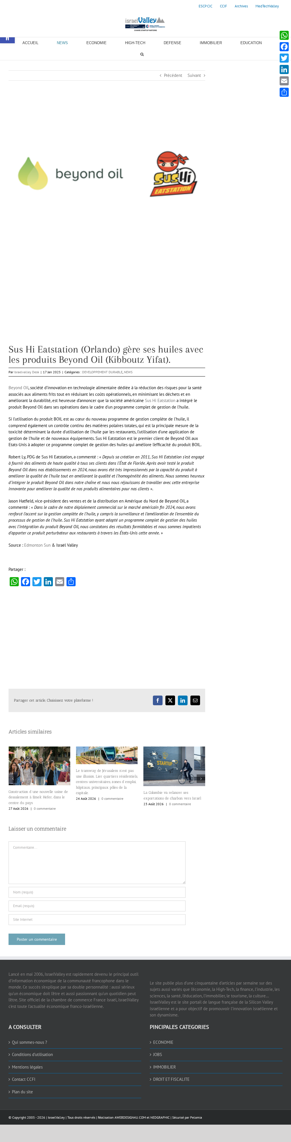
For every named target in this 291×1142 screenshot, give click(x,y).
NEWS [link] (128, 372)
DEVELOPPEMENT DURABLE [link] (102, 372)
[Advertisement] (107, 304)
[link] (205, 6)
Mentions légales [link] (27, 1067)
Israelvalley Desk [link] (26, 372)
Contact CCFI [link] (23, 1079)
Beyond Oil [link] (18, 387)
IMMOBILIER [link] (164, 1067)
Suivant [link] (194, 75)
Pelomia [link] (196, 1117)
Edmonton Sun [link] (37, 545)
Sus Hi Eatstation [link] (159, 400)
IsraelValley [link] (56, 1117)
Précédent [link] (173, 75)
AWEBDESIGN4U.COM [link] (130, 1117)
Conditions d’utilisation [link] (32, 1054)
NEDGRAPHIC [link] (159, 1117)
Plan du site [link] (22, 1091)
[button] (13, 778)
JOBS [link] (157, 1054)
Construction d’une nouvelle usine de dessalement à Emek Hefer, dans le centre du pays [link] (38, 797)
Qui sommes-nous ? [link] (29, 1042)
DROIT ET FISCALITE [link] (171, 1079)
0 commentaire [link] (45, 808)
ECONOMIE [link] (163, 1042)
